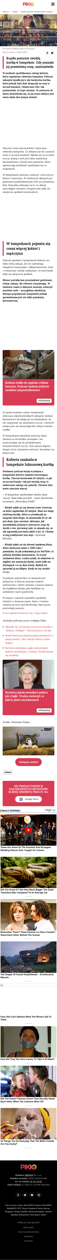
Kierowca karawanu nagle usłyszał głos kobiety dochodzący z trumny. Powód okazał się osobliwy (29, 651)
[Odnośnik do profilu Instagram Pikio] (39, 1195)
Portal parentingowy (36, 1211)
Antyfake (24, 1211)
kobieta (8, 772)
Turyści (25, 1208)
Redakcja (28, 1236)
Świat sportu (35, 1215)
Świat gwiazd (24, 1215)
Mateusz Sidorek (9, 52)
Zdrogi (17, 1211)
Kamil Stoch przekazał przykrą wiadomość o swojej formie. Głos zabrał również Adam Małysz (29, 639)
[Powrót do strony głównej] (28, 1167)
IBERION (29, 1175)
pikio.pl (6, 12)
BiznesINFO (29, 1205)
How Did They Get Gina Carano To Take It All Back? (28, 1059)
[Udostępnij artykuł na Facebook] (47, 53)
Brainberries (28, 854)
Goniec (43, 1215)
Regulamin (28, 1227)
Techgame (9, 1211)
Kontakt (29, 1241)
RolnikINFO (11, 1208)
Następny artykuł (28, 762)
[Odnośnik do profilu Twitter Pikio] (25, 1195)
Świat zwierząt (43, 1208)
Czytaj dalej (44, 401)
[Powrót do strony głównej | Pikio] (28, 4)
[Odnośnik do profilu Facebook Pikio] (18, 1195)
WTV (19, 1208)
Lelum (20, 1205)
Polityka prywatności (28, 1232)
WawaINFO (46, 1205)
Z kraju (14, 12)
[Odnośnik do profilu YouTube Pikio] (32, 1195)
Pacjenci (37, 1205)
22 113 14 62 (36, 1181)
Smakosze (33, 1208)
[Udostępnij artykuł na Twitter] (52, 53)
